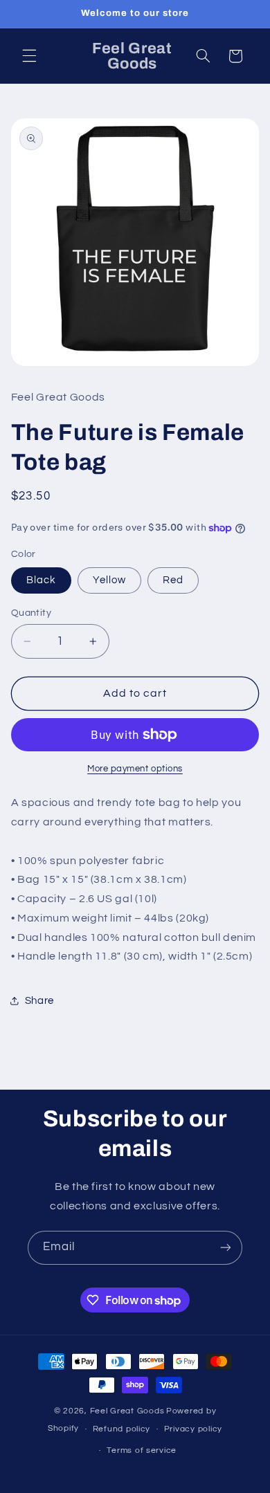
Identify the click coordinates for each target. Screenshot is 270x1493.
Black (41, 580)
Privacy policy (193, 1429)
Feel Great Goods (127, 1411)
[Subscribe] (226, 1248)
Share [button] (39, 1001)
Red (173, 580)
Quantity (31, 613)
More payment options (135, 768)
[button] (29, 56)
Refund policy (122, 1429)
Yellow (109, 580)
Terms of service (142, 1450)
